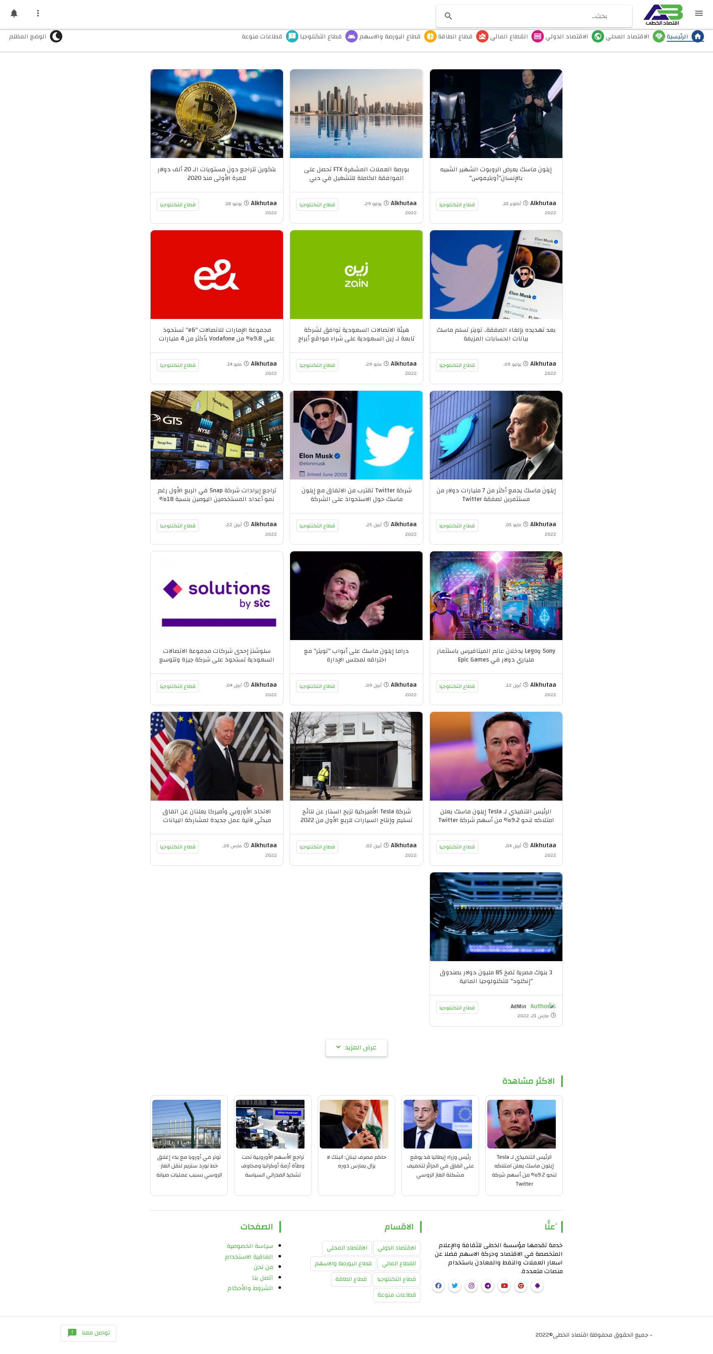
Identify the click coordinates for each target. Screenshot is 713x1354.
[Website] (521, 1286)
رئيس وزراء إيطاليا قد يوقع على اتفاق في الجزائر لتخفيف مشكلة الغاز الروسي (440, 1166)
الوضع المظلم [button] (28, 37)
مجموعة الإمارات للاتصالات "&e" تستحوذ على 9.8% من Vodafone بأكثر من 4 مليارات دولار (217, 338)
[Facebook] (438, 1286)
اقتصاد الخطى (570, 1335)
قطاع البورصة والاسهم (343, 1263)
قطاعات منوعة (397, 1295)
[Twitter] (455, 1286)
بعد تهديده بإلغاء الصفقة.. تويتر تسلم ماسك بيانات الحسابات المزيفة (496, 334)
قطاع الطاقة (351, 1279)
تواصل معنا (88, 1333)
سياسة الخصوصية (250, 1246)
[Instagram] (471, 1286)
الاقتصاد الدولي (397, 1248)
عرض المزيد (361, 1047)
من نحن (263, 1267)
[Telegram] (488, 1286)
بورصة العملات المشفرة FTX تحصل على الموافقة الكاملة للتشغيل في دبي (356, 174)
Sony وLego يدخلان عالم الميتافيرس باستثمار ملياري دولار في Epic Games (496, 655)
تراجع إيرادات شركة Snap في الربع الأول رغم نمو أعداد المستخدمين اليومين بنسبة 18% (217, 495)
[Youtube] (504, 1286)
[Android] (537, 1286)
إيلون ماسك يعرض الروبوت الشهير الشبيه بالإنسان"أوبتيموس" (496, 174)
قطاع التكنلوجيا (457, 205)
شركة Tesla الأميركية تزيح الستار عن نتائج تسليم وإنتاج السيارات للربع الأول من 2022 (356, 816)
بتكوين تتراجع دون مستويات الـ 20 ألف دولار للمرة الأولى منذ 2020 (217, 174)
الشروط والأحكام (250, 1288)
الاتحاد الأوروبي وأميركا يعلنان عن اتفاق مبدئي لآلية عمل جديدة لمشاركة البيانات (217, 816)
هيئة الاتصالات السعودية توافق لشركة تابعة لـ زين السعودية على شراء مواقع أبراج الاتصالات (356, 338)
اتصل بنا (262, 1277)
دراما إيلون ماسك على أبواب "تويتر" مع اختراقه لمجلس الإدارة (356, 655)
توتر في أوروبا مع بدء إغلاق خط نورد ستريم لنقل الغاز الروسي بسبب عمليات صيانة (189, 1166)
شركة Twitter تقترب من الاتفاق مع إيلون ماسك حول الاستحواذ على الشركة (357, 495)
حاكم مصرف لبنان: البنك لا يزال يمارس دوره (356, 1161)
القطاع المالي (399, 1263)
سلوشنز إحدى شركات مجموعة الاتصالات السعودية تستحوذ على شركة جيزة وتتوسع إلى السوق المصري (216, 659)
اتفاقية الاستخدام (249, 1256)
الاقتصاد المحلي (347, 1248)
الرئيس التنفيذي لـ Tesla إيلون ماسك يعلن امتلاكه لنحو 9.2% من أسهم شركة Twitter (496, 816)
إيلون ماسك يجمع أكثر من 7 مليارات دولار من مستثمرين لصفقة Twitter (496, 495)
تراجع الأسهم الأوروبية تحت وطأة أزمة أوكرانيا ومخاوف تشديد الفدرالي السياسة (273, 1166)
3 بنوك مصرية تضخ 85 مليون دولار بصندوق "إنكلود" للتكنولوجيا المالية (496, 977)
